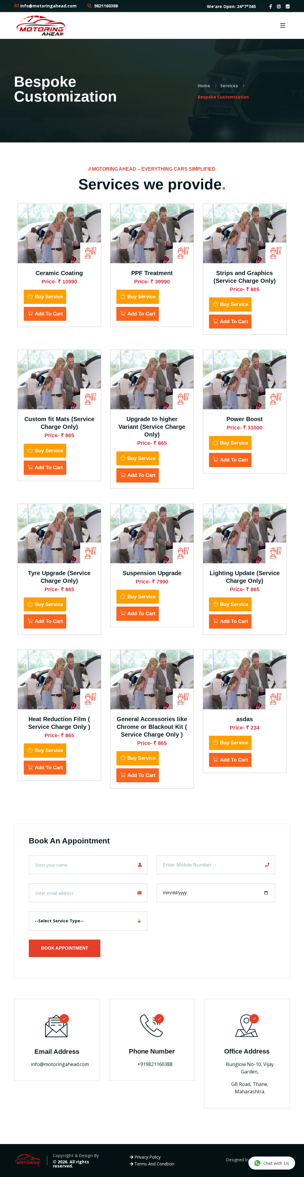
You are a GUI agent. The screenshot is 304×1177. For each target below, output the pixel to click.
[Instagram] (278, 6)
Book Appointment (64, 948)
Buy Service (48, 296)
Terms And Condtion (153, 1164)
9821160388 (105, 6)
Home (204, 85)
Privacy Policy (147, 1157)
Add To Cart (48, 314)
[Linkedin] (287, 6)
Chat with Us (276, 1163)
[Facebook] (270, 6)
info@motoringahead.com (48, 6)
